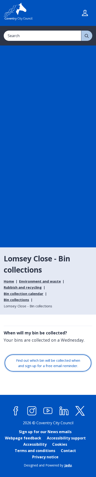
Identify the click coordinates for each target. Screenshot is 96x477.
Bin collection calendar (23, 293)
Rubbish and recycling (23, 287)
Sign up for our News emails (45, 431)
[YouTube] (48, 410)
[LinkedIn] (64, 410)
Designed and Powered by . (48, 465)
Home (9, 281)
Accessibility (35, 444)
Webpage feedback (23, 438)
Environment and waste (40, 281)
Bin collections (16, 299)
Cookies (59, 444)
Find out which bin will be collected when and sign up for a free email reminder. (48, 363)
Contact (68, 450)
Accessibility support (66, 438)
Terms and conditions (35, 450)
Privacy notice (45, 456)
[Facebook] (15, 410)
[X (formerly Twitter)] (80, 410)
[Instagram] (31, 410)
